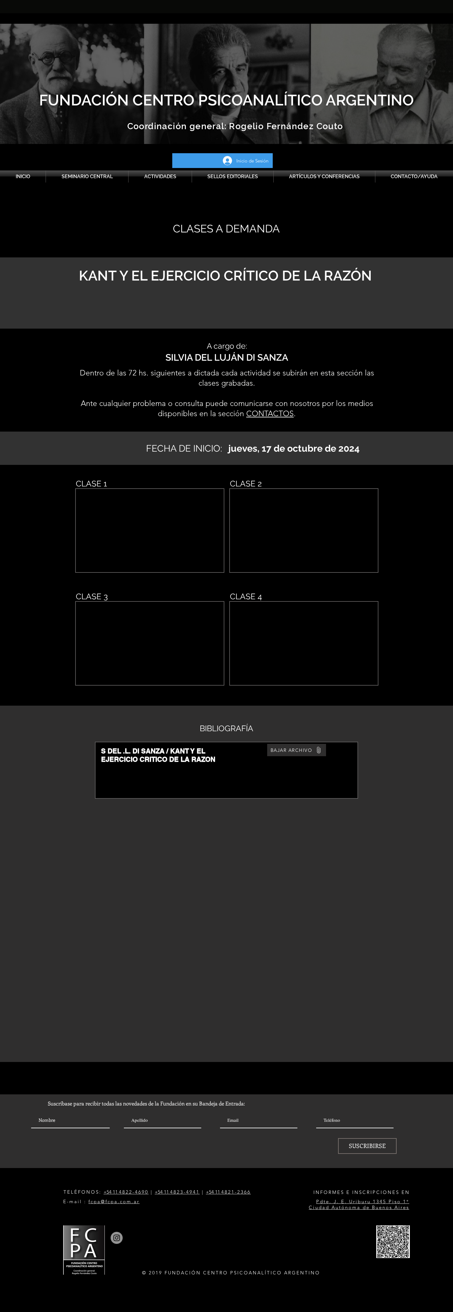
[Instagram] (117, 1238)
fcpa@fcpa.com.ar (114, 1201)
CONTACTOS (270, 413)
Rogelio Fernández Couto (284, 126)
